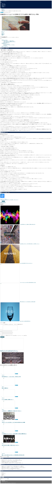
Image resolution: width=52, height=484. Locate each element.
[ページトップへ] (0, 479)
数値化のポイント (4, 43)
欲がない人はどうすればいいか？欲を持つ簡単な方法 (9, 468)
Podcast (3, 472)
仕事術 (1, 202)
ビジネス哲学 (3, 4)
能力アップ (3, 3)
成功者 (4, 202)
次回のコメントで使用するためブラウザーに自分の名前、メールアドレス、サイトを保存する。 (14, 335)
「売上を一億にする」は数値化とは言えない (9, 41)
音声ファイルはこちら (5, 46)
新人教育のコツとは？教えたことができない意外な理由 (9, 461)
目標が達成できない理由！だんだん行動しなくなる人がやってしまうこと (12, 467)
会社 (2, 202)
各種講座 (3, 6)
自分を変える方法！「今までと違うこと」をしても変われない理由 (11, 459)
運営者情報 (3, 480)
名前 (1, 331)
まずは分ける (5, 45)
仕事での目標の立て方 (6, 42)
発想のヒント (3, 5)
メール (1, 332)
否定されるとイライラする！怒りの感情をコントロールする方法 (10, 469)
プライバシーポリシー (5, 481)
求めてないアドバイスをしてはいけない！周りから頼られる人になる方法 (12, 460)
